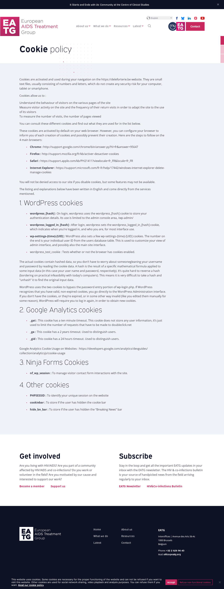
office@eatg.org (172, 554)
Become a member (31, 486)
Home (97, 529)
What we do (100, 26)
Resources (121, 26)
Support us (58, 486)
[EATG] (29, 26)
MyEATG (176, 26)
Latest (137, 26)
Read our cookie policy (31, 585)
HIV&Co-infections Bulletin (164, 486)
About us (82, 26)
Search (149, 26)
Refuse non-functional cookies (195, 582)
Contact (195, 26)
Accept (171, 582)
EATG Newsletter (130, 486)
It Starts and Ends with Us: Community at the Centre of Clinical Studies (109, 4)
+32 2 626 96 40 (175, 550)
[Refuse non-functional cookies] (219, 582)
